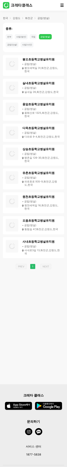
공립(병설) (43, 18)
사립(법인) (21, 36)
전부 (9, 36)
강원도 (16, 18)
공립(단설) (12, 44)
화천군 (29, 18)
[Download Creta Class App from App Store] (18, 406)
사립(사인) (27, 44)
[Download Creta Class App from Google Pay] (48, 406)
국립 (33, 36)
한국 (5, 18)
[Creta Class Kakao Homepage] (40, 432)
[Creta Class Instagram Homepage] (30, 432)
